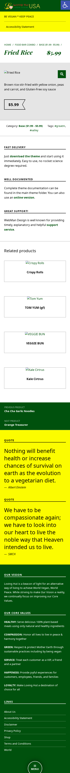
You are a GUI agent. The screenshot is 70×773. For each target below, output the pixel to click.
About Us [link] (9, 711)
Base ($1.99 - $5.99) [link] (49, 44)
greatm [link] (60, 126)
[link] (65, 5)
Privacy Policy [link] (12, 730)
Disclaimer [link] (10, 724)
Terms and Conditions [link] (17, 743)
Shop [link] (7, 737)
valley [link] (34, 130)
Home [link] (7, 44)
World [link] (7, 750)
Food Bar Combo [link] (25, 44)
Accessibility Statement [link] (20, 26)
